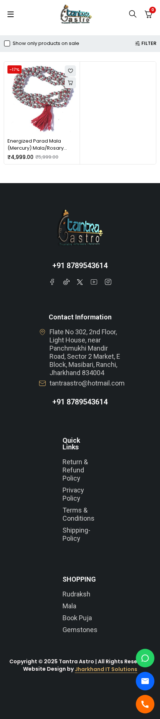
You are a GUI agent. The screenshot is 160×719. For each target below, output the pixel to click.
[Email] (145, 681)
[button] (70, 82)
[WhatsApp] (145, 658)
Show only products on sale (46, 43)
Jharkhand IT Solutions (106, 669)
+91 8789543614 (80, 265)
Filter (148, 43)
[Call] (145, 704)
